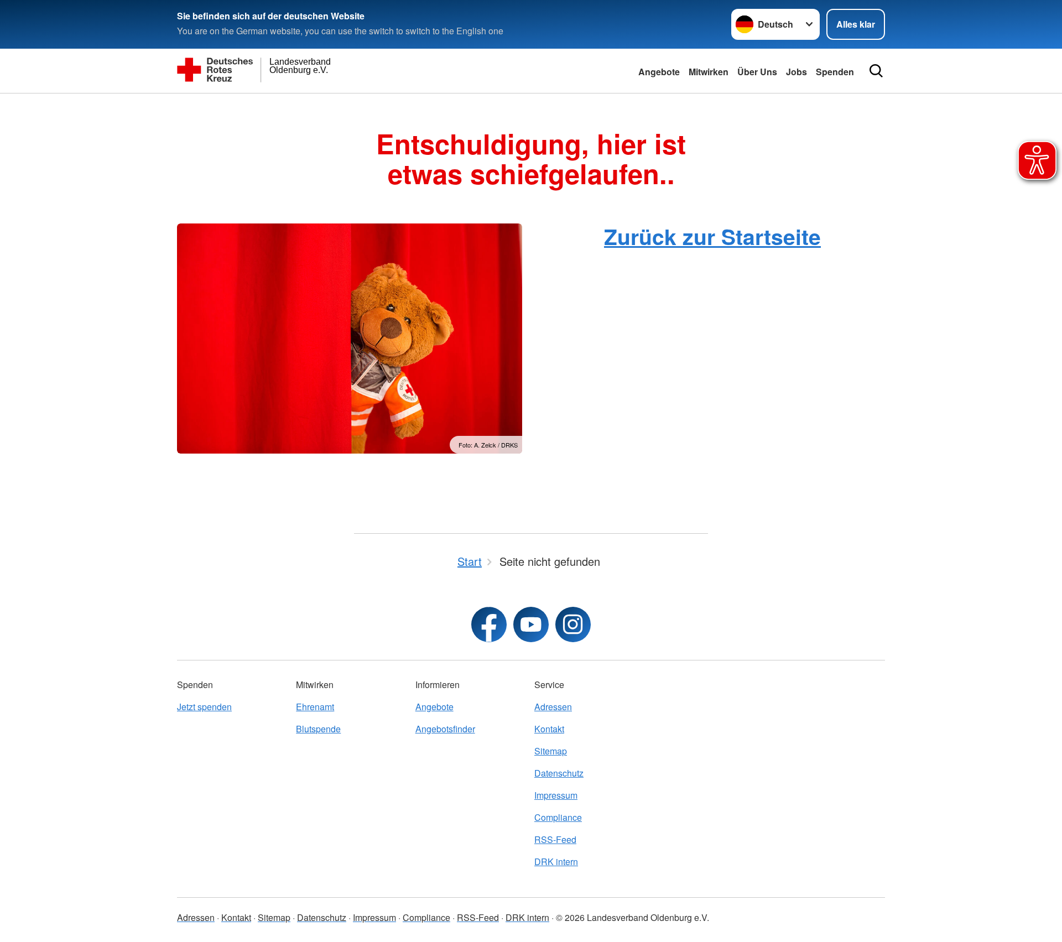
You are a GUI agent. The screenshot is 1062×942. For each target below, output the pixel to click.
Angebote (659, 71)
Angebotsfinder (445, 728)
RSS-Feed (555, 839)
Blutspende (318, 728)
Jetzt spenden (204, 706)
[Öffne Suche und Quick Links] (876, 71)
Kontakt (549, 728)
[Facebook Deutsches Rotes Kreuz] (489, 624)
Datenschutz (559, 773)
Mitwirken (708, 71)
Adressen (553, 706)
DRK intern (556, 861)
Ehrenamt (315, 706)
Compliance (558, 817)
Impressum (555, 795)
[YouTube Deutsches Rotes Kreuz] (531, 624)
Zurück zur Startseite (712, 236)
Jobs (796, 71)
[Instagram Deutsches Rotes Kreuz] (573, 624)
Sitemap (550, 751)
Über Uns (757, 71)
